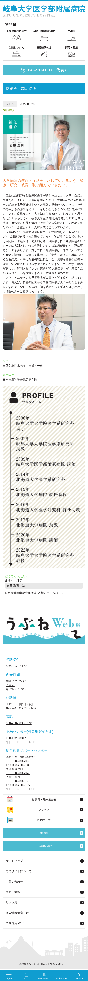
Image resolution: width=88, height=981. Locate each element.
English (7, 24)
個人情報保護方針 (17, 912)
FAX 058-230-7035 (18, 765)
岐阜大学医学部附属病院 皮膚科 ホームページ (34, 593)
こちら (10, 685)
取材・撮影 (13, 892)
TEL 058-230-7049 (18, 773)
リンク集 (11, 902)
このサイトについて (19, 871)
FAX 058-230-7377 (18, 785)
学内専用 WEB (15, 923)
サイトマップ (14, 860)
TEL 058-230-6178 (18, 781)
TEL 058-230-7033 (18, 761)
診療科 (44, 833)
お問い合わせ (14, 881)
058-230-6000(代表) (19, 723)
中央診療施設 (44, 845)
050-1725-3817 (16, 738)
